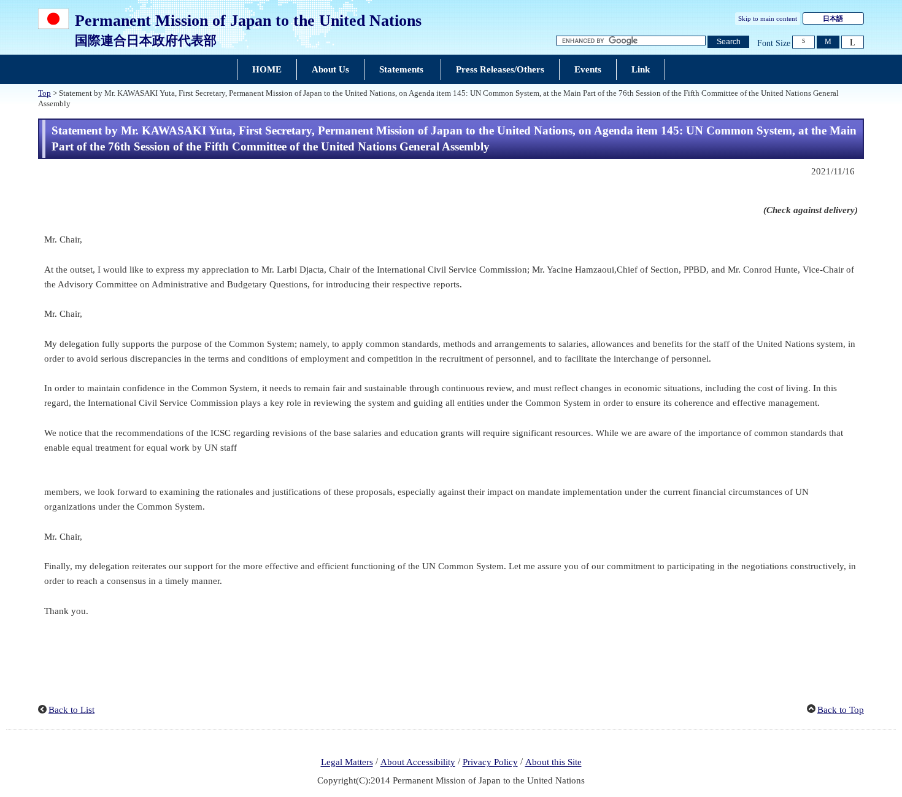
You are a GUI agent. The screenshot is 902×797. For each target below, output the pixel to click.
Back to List (71, 710)
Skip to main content (767, 18)
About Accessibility (417, 763)
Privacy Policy (490, 763)
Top (44, 93)
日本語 (833, 18)
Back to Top (840, 710)
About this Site (553, 763)
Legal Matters (347, 763)
